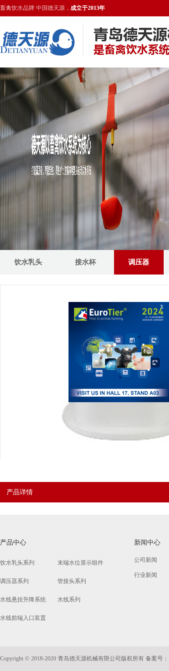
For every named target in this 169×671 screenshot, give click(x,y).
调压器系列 (14, 581)
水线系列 (68, 600)
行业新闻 (145, 575)
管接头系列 (71, 581)
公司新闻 (145, 560)
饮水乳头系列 (17, 563)
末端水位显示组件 (80, 563)
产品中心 (13, 542)
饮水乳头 (28, 262)
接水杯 (85, 262)
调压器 (138, 262)
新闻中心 (147, 542)
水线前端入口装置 (23, 618)
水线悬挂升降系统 (23, 600)
